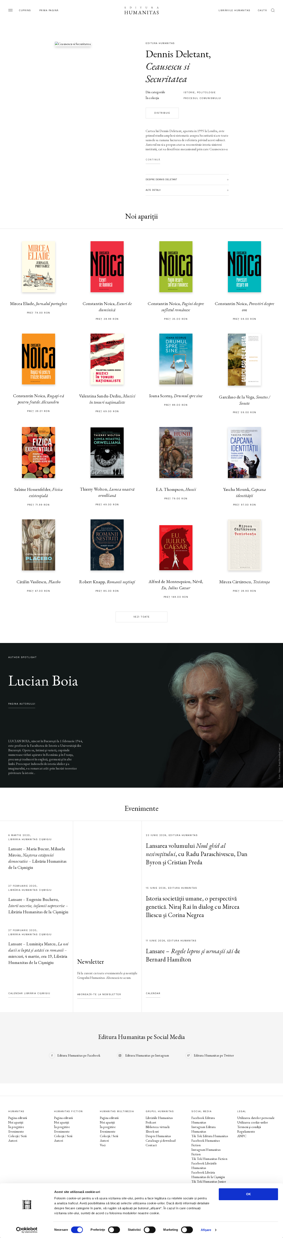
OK (248, 1194)
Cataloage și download (160, 1140)
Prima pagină (49, 10)
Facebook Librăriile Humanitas (204, 1165)
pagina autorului (21, 703)
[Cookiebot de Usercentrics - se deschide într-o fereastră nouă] (27, 1230)
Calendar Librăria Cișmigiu (29, 993)
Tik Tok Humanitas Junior (208, 1181)
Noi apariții (15, 1122)
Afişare (206, 1230)
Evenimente (16, 1131)
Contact (151, 1145)
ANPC (242, 1136)
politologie (206, 92)
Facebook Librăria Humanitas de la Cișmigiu (208, 1174)
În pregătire (16, 1127)
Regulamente (246, 1131)
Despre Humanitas (158, 1136)
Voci (103, 1145)
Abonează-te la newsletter (99, 994)
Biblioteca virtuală (157, 1127)
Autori (12, 1140)
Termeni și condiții (249, 1127)
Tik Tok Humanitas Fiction (209, 1159)
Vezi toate (141, 616)
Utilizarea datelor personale (256, 1118)
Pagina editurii (17, 1118)
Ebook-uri (152, 1131)
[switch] (114, 1229)
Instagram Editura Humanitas (203, 1129)
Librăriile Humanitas (234, 10)
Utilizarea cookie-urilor (252, 1122)
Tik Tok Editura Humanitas (209, 1136)
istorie (189, 92)
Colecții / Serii (17, 1136)
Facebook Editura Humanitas (203, 1120)
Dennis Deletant (177, 53)
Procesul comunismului (202, 98)
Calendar (153, 993)
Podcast (151, 1122)
